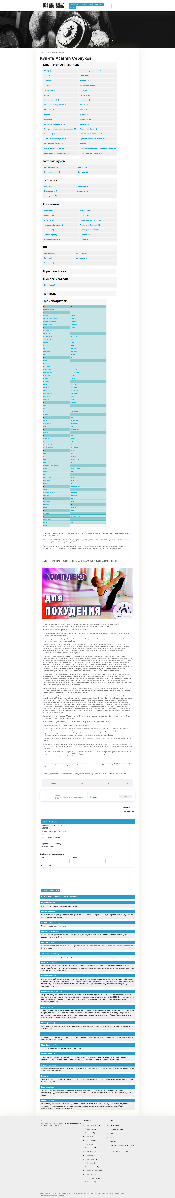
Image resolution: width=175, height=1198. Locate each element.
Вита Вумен (91, 1159)
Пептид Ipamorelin (93, 1125)
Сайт (107, 857)
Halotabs (90, 1163)
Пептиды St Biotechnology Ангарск (52, 826)
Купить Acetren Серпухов (55, 52)
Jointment (90, 1140)
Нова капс (90, 1136)
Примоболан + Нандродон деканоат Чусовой (52, 844)
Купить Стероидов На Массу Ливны (109, 662)
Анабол (89, 1133)
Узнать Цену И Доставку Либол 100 (54, 832)
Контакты (73, 7)
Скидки (96, 4)
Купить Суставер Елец (100, 698)
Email (75, 857)
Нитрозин (90, 1155)
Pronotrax (90, 1182)
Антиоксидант (91, 1167)
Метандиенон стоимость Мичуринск (51, 838)
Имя (43, 857)
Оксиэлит (90, 1148)
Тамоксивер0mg (92, 1178)
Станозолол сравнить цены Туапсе (122, 1145)
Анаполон (90, 1129)
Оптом (102, 4)
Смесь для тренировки (94, 1170)
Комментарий (46, 865)
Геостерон (90, 1152)
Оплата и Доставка (86, 4)
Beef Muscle (91, 1174)
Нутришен (90, 1144)
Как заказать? (74, 4)
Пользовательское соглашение (50, 1125)
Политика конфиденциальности (72, 1123)
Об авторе (125, 796)
